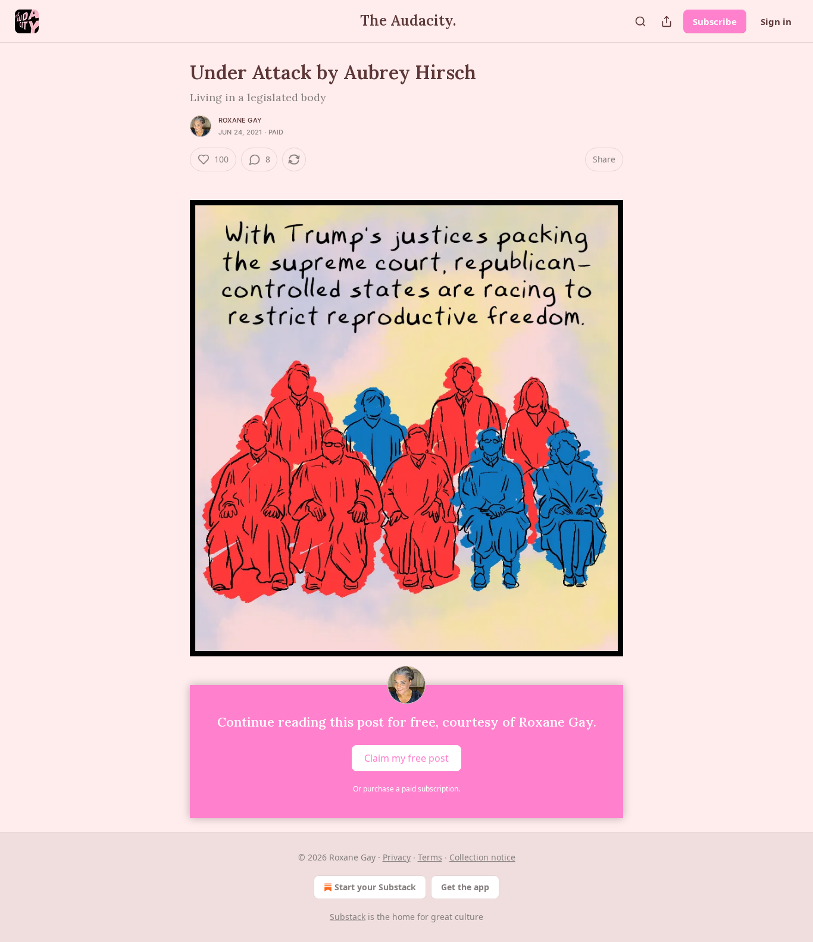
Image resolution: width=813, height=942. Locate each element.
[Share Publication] (666, 21)
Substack (347, 916)
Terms (430, 857)
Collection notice (482, 857)
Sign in (776, 21)
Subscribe (715, 21)
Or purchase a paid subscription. (406, 789)
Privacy (397, 857)
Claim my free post (406, 758)
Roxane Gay (240, 120)
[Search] (640, 21)
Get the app (465, 887)
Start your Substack (375, 887)
